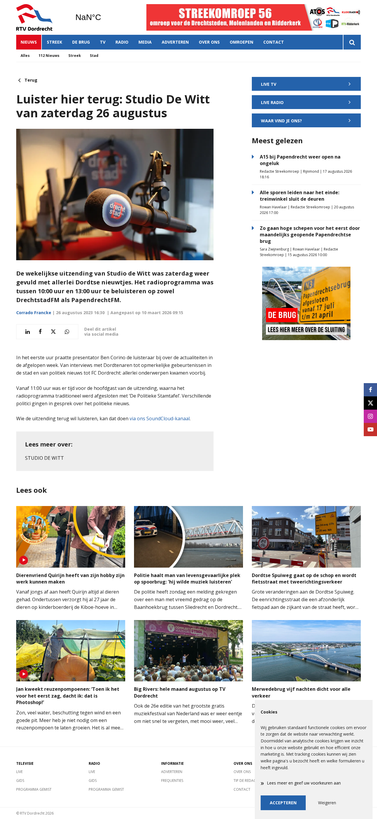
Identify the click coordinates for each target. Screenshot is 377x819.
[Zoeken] (352, 42)
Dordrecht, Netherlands (103, 17)
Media (145, 42)
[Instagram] (370, 416)
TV (102, 42)
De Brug (81, 42)
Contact (273, 42)
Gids (20, 780)
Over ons (209, 42)
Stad (94, 55)
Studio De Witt (44, 458)
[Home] (41, 17)
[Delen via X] (53, 331)
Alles (25, 55)
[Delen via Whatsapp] (67, 331)
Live (19, 771)
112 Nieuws (49, 55)
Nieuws (29, 42)
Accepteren (283, 802)
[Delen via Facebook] (40, 331)
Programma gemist (34, 789)
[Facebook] (370, 389)
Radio (121, 42)
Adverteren (175, 42)
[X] (370, 403)
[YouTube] (370, 429)
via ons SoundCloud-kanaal (160, 418)
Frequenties (172, 780)
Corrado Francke (33, 312)
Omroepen (241, 42)
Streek (54, 42)
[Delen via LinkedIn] (27, 331)
